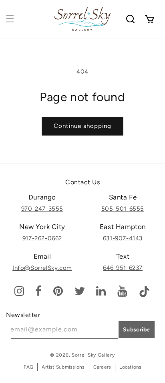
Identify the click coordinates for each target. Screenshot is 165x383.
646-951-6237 (123, 267)
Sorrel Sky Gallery (93, 355)
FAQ (29, 367)
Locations (130, 367)
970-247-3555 (42, 208)
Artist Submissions (63, 367)
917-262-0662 (42, 238)
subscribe (136, 329)
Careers (102, 367)
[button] (10, 19)
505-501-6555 (122, 208)
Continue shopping (82, 126)
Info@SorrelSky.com (42, 267)
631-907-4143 (123, 238)
